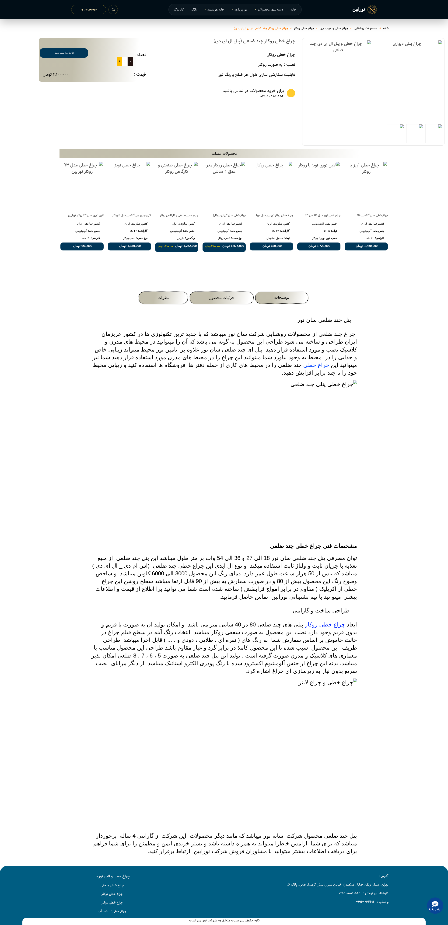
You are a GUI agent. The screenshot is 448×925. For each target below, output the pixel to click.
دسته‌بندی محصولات (269, 9)
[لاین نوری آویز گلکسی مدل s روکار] (129, 186)
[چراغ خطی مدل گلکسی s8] (366, 186)
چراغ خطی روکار (325, 624)
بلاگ (194, 9)
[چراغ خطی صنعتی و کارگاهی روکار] (177, 186)
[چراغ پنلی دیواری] (436, 110)
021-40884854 (272, 96)
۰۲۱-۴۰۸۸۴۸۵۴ (88, 9)
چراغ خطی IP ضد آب (112, 911)
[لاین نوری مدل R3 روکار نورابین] (82, 186)
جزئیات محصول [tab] (221, 297)
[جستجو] (113, 9)
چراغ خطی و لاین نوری (113, 876)
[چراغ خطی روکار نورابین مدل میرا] (271, 186)
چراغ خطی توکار (112, 894)
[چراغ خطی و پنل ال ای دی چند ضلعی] (337, 78)
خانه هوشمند (214, 9)
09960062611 (365, 902)
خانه (293, 9)
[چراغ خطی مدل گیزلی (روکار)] (224, 186)
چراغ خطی (316, 365)
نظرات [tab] (163, 297)
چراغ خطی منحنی (112, 885)
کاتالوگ (179, 9)
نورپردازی (239, 9)
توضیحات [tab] (281, 297)
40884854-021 (349, 893)
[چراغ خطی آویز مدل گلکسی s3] (319, 186)
